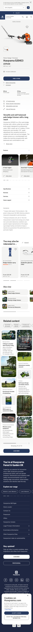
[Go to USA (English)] (28, 7)
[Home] (2, 16)
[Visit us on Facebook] (5, 580)
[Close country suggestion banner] (30, 2)
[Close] (27, 595)
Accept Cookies (16, 613)
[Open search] (23, 17)
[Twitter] (27, 580)
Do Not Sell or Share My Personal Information (16, 617)
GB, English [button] (8, 17)
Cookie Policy (8, 609)
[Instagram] (11, 580)
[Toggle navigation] (31, 17)
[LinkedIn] (22, 580)
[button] (27, 27)
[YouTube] (16, 580)
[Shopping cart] (27, 17)
